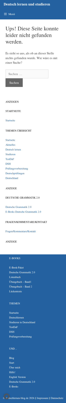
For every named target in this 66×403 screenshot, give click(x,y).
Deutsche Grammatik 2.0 (18, 207)
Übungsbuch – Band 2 (20, 286)
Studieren (10, 154)
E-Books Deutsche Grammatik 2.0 (23, 211)
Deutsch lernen (13, 149)
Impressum (42, 398)
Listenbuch (15, 277)
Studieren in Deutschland (22, 322)
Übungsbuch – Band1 (20, 281)
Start (11, 362)
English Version (17, 377)
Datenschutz (57, 398)
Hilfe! (12, 372)
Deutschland (12, 178)
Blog (11, 358)
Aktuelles (10, 144)
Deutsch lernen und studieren (27, 4)
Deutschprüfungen (15, 173)
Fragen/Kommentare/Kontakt (21, 231)
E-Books (13, 386)
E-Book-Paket (16, 267)
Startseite (10, 120)
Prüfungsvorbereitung (17, 168)
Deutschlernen (16, 317)
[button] (6, 396)
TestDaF (10, 159)
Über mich (14, 367)
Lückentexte (15, 291)
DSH (8, 163)
